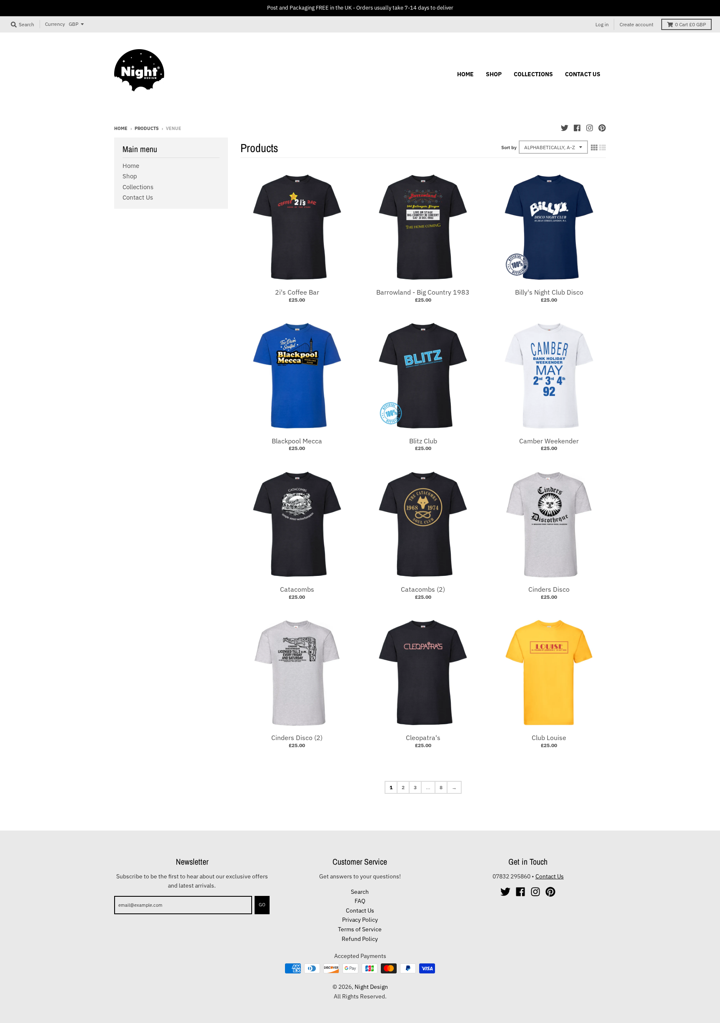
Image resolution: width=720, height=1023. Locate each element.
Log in (602, 24)
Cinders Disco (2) (296, 737)
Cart (690, 24)
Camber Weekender (549, 441)
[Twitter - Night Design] (564, 128)
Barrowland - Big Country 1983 (423, 292)
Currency (55, 24)
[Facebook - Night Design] (577, 128)
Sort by (509, 147)
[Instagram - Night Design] (589, 128)
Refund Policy (360, 939)
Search (360, 891)
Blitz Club (423, 441)
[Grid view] (594, 147)
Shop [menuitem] (494, 74)
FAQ (360, 901)
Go (262, 905)
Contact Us (137, 197)
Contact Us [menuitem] (582, 74)
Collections (137, 187)
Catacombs (297, 589)
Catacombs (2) (423, 589)
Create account (636, 24)
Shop (129, 176)
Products (147, 128)
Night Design (371, 986)
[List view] (602, 147)
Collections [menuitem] (533, 74)
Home (121, 128)
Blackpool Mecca (297, 441)
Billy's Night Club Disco (549, 292)
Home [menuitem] (465, 74)
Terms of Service (360, 929)
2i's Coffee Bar (297, 292)
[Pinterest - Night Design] (602, 128)
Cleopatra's (423, 737)
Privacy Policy (360, 919)
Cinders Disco (549, 589)
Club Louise (549, 737)
